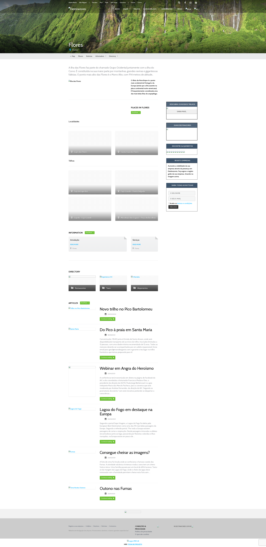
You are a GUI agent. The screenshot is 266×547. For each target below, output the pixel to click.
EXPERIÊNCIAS (167, 9)
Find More (135, 112)
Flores (133, 2)
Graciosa (123, 2)
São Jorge (114, 2)
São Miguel (83, 2)
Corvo (140, 2)
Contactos (112, 526)
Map (73, 56)
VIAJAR (126, 9)
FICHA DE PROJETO (135, 544)
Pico (101, 2)
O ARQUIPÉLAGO (150, 9)
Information (100, 56)
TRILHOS (136, 9)
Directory (112, 56)
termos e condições (184, 203)
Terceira (94, 2)
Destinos (96, 526)
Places (80, 56)
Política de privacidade (143, 532)
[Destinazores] (77, 9)
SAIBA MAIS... (182, 111)
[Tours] (113, 277)
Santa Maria (73, 2)
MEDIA (179, 9)
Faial (106, 2)
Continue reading (106, 319)
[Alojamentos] (144, 277)
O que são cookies (142, 534)
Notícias (89, 56)
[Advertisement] (181, 80)
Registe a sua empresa (76, 526)
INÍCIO (117, 9)
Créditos (88, 526)
